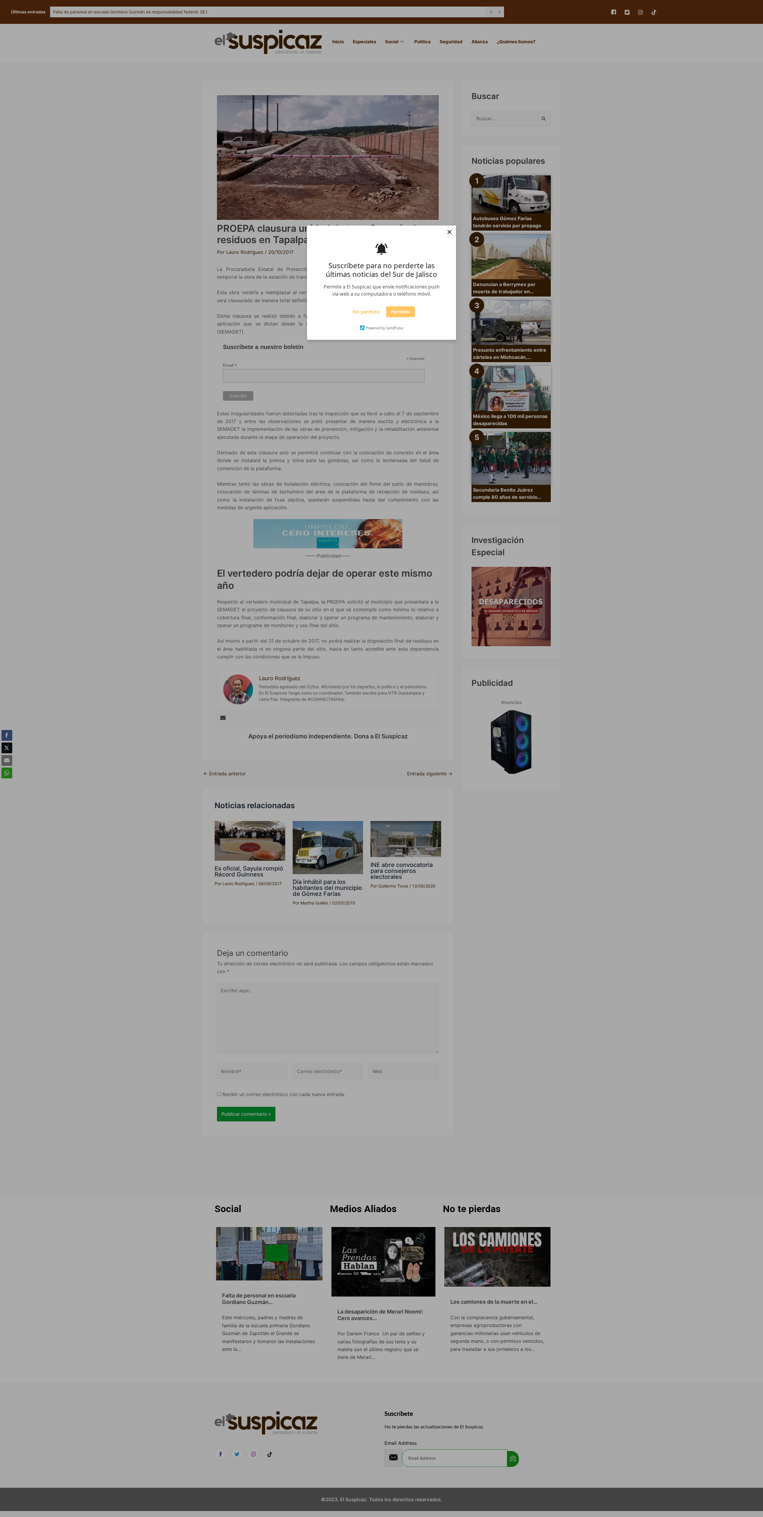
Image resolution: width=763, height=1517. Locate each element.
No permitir (366, 313)
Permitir (400, 313)
